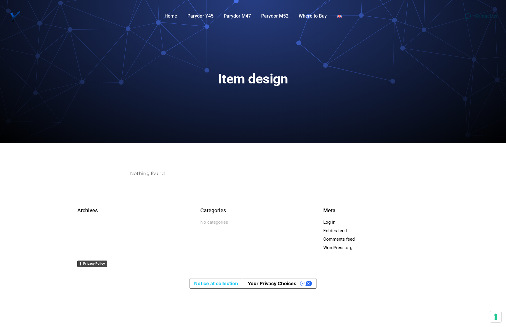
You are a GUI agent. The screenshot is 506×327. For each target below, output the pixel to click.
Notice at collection (216, 283)
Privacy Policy (94, 263)
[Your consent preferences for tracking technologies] (495, 316)
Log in (329, 222)
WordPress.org (337, 247)
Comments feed (339, 239)
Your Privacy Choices (272, 283)
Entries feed (335, 230)
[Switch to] (339, 16)
